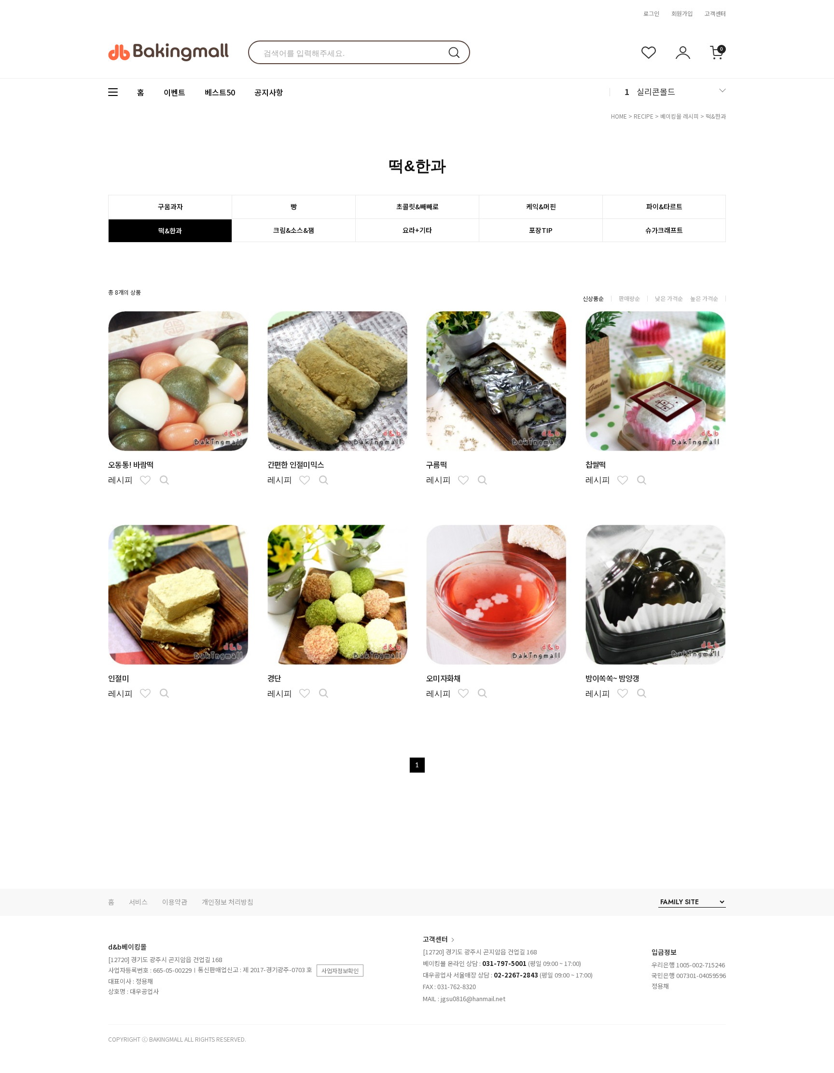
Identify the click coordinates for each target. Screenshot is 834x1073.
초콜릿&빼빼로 (417, 206)
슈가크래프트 (664, 230)
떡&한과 (716, 116)
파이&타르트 (664, 206)
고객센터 (715, 13)
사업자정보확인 (340, 970)
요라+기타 (417, 230)
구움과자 (170, 206)
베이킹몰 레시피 (679, 116)
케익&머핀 (541, 206)
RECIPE (643, 116)
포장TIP (541, 230)
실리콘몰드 (656, 91)
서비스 (138, 902)
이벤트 (174, 92)
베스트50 (220, 92)
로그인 (651, 13)
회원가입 (682, 13)
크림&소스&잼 (293, 230)
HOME (619, 116)
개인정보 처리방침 (227, 902)
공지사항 (268, 92)
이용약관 (174, 902)
